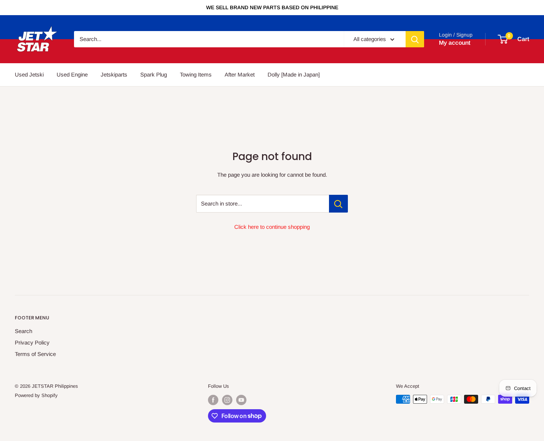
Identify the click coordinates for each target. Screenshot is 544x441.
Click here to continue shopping (272, 227)
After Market (240, 74)
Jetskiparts (114, 74)
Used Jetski (29, 74)
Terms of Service (35, 354)
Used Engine (72, 74)
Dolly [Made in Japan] (294, 74)
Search (23, 331)
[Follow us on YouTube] (241, 400)
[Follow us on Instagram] (227, 400)
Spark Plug (153, 74)
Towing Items (196, 74)
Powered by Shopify (36, 395)
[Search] (415, 39)
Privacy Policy (32, 342)
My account (454, 43)
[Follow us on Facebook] (213, 400)
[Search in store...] (338, 204)
